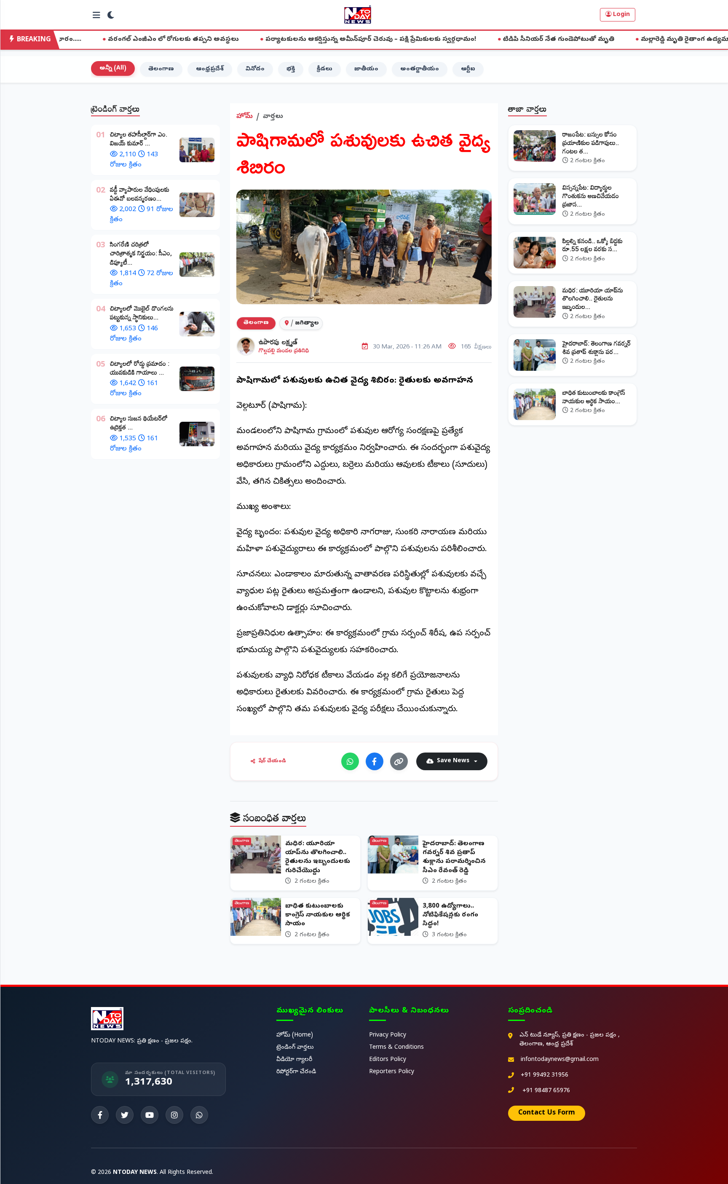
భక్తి (290, 69)
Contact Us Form (546, 1113)
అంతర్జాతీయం (419, 69)
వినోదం (255, 69)
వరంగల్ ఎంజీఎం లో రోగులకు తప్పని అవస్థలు (104, 39)
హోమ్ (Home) (294, 1035)
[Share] (399, 761)
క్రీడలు (324, 69)
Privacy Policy (387, 1035)
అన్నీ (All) (112, 68)
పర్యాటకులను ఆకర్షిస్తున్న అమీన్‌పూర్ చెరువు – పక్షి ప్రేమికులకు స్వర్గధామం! (301, 39)
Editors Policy (387, 1060)
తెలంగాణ (161, 69)
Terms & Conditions (396, 1048)
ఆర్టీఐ (468, 69)
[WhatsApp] (350, 761)
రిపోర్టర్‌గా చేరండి (296, 1072)
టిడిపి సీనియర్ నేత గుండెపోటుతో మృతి (489, 39)
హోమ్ (244, 116)
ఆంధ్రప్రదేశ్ (210, 69)
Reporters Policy (391, 1072)
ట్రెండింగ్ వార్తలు (295, 1048)
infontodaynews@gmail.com (560, 1060)
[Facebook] (374, 761)
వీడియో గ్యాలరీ (294, 1060)
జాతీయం (366, 69)
